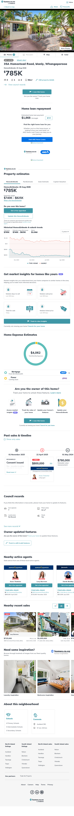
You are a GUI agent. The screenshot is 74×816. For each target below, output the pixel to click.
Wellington (8, 768)
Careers (30, 785)
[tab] (12, 181)
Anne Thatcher (44, 475)
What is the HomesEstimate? (13, 200)
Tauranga (8, 760)
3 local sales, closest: (38, 590)
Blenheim (24, 756)
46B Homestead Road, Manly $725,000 (20, 622)
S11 (51, 463)
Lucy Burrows (42, 581)
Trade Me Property (26, 776)
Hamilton (8, 756)
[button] (37, 372)
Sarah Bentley (68, 581)
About (23, 785)
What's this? (21, 60)
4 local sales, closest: (64, 590)
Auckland (8, 752)
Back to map (10, 7)
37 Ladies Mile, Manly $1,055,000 (53, 624)
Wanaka (24, 764)
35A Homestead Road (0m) (14, 592)
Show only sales (13, 439)
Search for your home (36, 326)
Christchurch (25, 760)
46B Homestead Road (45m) (40, 592)
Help (37, 785)
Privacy (50, 785)
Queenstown (26, 768)
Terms (43, 785)
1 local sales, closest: (12, 590)
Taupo (7, 764)
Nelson (24, 752)
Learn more (55, 393)
